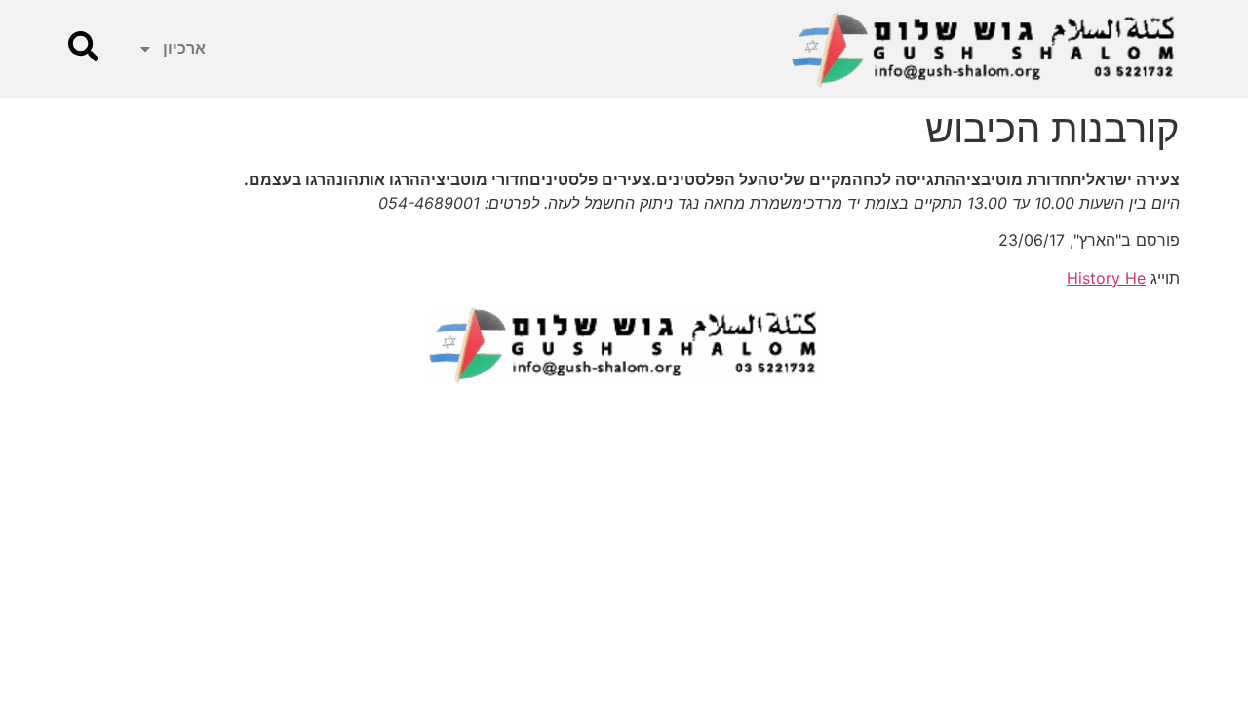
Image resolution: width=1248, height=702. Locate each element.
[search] (83, 46)
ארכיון (184, 48)
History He (1106, 278)
